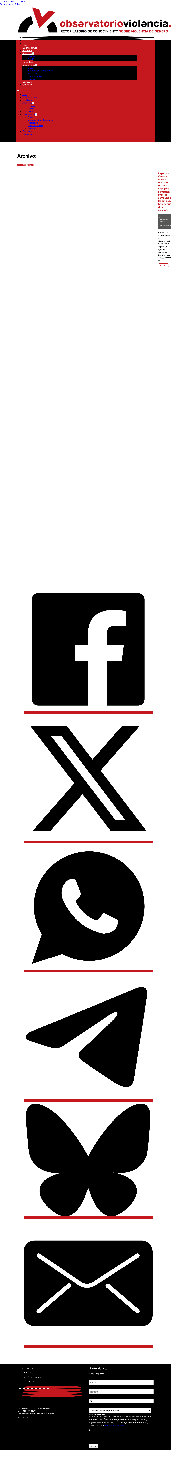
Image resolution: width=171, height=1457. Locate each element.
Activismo (27, 50)
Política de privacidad (32, 1377)
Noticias (31, 56)
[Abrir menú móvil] (18, 90)
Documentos (28, 65)
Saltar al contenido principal (12, 1)
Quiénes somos (29, 47)
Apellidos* (93, 1397)
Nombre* (92, 1387)
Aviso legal (28, 1373)
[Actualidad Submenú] (33, 53)
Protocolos (33, 73)
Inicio (24, 45)
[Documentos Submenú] (36, 65)
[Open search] (18, 139)
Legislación (33, 79)
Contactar (27, 84)
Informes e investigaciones (40, 70)
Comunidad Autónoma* (98, 1406)
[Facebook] (88, 712)
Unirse (93, 1446)
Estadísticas (27, 62)
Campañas (27, 81)
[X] (88, 842)
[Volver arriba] (162, 1449)
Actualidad (27, 53)
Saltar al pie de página (10, 4)
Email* (91, 1378)
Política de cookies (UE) (33, 1381)
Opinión (31, 59)
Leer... (163, 265)
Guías (30, 67)
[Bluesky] (88, 1217)
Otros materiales (35, 76)
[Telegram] (88, 1100)
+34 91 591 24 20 (29, 1411)
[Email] (88, 1346)
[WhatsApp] (88, 971)
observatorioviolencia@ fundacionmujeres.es (35, 1413)
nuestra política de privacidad (114, 1425)
